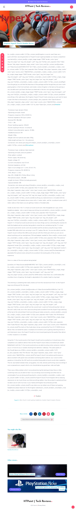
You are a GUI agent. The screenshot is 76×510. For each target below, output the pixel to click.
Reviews (58, 400)
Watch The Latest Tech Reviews (39, 1)
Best (21, 400)
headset (44, 400)
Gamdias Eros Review (13, 449)
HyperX (49, 400)
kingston (53, 400)
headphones (38, 400)
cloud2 (29, 400)
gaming (33, 400)
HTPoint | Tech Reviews (37, 6)
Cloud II (25, 400)
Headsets (38, 396)
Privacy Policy (41, 505)
